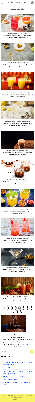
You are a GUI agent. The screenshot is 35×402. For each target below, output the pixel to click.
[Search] (32, 2)
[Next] (21, 311)
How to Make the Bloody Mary (17, 297)
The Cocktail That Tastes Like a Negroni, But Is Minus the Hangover (17, 372)
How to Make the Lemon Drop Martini (17, 121)
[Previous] (3, 308)
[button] (2, 3)
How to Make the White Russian (17, 150)
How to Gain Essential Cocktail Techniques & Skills (17, 384)
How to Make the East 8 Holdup (17, 209)
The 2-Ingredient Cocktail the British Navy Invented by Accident (16, 378)
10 (18, 311)
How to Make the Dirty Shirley (17, 238)
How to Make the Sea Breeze (17, 33)
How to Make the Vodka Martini (17, 267)
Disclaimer (28, 396)
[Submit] (32, 351)
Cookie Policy (18, 396)
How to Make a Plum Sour (11, 368)
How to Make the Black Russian (17, 180)
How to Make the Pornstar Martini (17, 63)
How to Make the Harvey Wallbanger (17, 92)
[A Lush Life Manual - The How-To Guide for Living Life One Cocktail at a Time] (17, 3)
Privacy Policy (8, 396)
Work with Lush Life (17, 397)
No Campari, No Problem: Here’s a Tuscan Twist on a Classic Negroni (18, 363)
